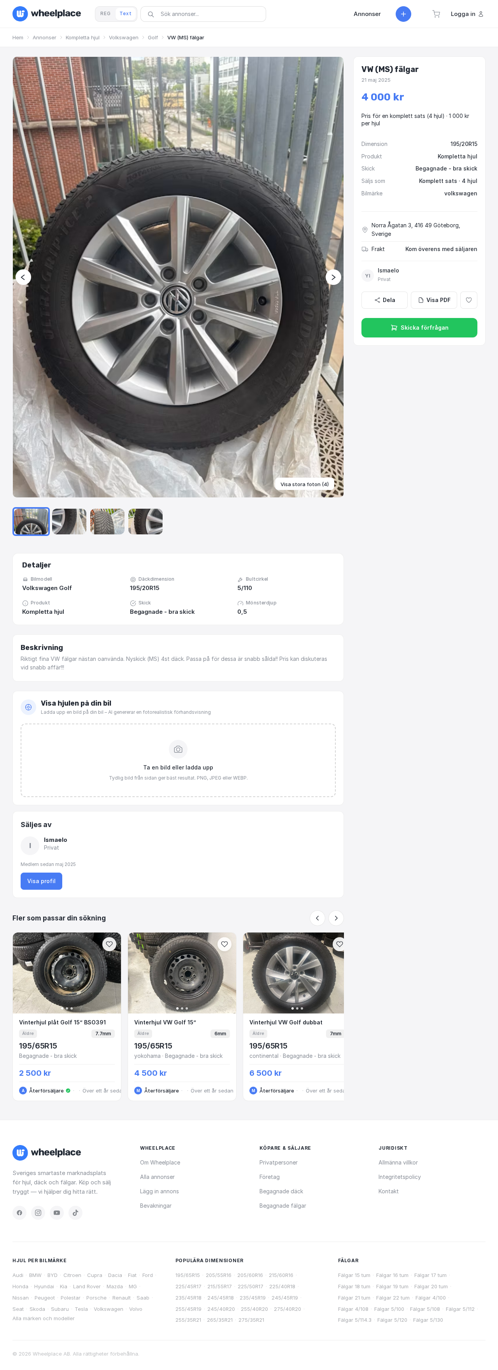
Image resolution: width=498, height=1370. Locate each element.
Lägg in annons (159, 1191)
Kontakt (389, 1191)
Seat (18, 1309)
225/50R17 (250, 1286)
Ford (147, 1275)
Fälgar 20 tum (431, 1286)
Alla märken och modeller (43, 1318)
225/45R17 (188, 1286)
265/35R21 (220, 1320)
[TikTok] (75, 1213)
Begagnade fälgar (283, 1205)
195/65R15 (187, 1275)
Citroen (72, 1275)
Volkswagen (124, 37)
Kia (63, 1286)
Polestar (71, 1297)
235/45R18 (188, 1297)
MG (133, 1286)
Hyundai (44, 1286)
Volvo (135, 1309)
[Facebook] (19, 1213)
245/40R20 (221, 1309)
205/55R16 (218, 1275)
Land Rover (87, 1286)
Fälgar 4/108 (353, 1309)
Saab (143, 1297)
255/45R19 (188, 1309)
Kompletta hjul (83, 37)
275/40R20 (287, 1309)
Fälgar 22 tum (393, 1297)
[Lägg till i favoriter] (468, 300)
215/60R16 (281, 1275)
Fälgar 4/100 (431, 1297)
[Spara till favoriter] (109, 944)
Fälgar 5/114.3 (355, 1320)
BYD (52, 1275)
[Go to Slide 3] (107, 521)
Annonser (44, 37)
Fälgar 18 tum (354, 1286)
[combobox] (206, 14)
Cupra (94, 1275)
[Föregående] (317, 918)
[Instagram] (38, 1213)
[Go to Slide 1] (31, 521)
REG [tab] (105, 13)
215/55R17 (219, 1286)
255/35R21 (188, 1320)
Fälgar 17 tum (430, 1275)
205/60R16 (250, 1275)
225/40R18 (282, 1286)
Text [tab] (125, 13)
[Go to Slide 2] (69, 521)
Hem (17, 37)
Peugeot (45, 1297)
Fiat (132, 1275)
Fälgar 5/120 (392, 1320)
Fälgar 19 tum (392, 1286)
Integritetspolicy (400, 1176)
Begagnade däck (281, 1191)
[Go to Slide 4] (145, 521)
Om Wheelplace (160, 1162)
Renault (121, 1297)
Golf (153, 37)
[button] (436, 14)
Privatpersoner (279, 1162)
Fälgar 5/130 (428, 1320)
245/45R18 (220, 1297)
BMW (35, 1275)
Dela (389, 300)
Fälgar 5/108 (425, 1309)
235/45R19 (253, 1297)
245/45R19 (285, 1297)
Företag (270, 1176)
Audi (17, 1275)
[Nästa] (336, 918)
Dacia (115, 1275)
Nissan (20, 1297)
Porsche (96, 1297)
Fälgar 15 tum (354, 1275)
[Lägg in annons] (403, 14)
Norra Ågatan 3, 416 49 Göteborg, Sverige (416, 229)
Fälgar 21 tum (354, 1297)
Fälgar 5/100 (389, 1309)
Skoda (37, 1309)
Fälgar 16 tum (392, 1275)
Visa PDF (438, 300)
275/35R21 (251, 1320)
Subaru (60, 1309)
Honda (20, 1286)
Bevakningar (156, 1205)
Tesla (81, 1309)
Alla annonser (157, 1176)
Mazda (115, 1286)
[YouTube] (57, 1213)
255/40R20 (254, 1309)
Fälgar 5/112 (460, 1309)
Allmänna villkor (398, 1162)
